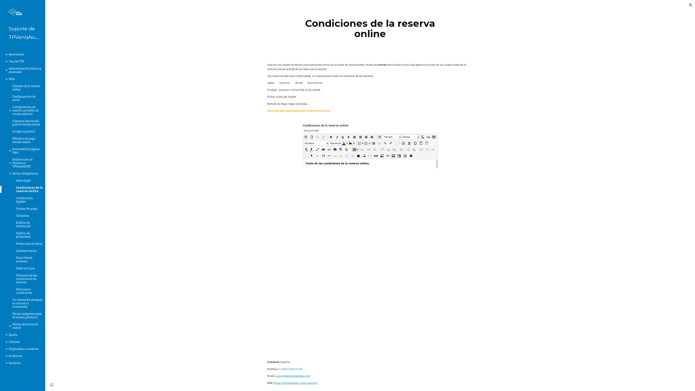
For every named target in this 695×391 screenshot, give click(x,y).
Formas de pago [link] (26, 208)
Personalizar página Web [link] (26, 150)
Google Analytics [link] (23, 131)
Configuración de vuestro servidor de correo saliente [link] (25, 110)
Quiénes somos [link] (26, 251)
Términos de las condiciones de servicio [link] (26, 279)
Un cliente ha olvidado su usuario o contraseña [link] (27, 303)
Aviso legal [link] (23, 180)
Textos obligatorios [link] (25, 173)
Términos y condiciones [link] (24, 291)
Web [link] (12, 79)
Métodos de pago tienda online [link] (23, 140)
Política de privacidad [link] (23, 235)
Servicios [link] (15, 363)
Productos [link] (15, 356)
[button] (690, 5)
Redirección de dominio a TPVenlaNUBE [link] (22, 163)
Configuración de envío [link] (24, 98)
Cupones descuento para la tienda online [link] (26, 122)
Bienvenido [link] (16, 54)
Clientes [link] (14, 342)
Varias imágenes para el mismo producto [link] (27, 315)
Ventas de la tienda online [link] (25, 326)
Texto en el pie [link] (25, 268)
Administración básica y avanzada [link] (25, 70)
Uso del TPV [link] (16, 61)
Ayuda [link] (13, 335)
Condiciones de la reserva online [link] (29, 189)
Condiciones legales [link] (24, 199)
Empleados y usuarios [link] (23, 349)
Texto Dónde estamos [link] (24, 259)
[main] (370, 28)
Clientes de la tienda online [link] (26, 87)
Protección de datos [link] (29, 243)
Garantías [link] (22, 215)
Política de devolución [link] (23, 224)
